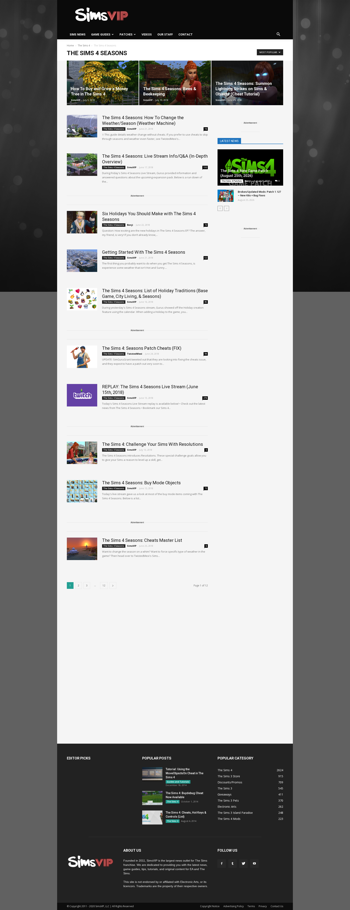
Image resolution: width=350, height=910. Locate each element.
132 (205, 167)
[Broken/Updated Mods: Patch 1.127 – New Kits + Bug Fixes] (226, 196)
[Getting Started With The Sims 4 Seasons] (82, 260)
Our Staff (165, 34)
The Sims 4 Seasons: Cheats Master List (142, 540)
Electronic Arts (227, 806)
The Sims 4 (172, 801)
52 (206, 257)
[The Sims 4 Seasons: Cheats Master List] (82, 549)
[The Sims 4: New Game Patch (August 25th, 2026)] (250, 167)
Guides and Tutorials (178, 781)
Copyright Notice (210, 906)
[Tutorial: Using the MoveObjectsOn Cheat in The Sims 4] (152, 774)
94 (206, 353)
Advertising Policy (233, 906)
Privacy (263, 906)
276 (205, 398)
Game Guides (100, 34)
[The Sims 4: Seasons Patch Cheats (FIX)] (82, 356)
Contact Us (277, 906)
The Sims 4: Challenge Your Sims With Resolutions (152, 444)
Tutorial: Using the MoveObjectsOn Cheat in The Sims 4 (184, 773)
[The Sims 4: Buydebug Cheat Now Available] (152, 798)
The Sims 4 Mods (229, 819)
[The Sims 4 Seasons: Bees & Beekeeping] (175, 83)
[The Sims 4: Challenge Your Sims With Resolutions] (82, 453)
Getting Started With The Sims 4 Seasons (143, 252)
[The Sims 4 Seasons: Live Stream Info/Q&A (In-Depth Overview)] (82, 164)
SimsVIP (75, 100)
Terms (251, 906)
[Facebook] (222, 864)
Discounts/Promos (230, 782)
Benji (130, 224)
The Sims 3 (225, 788)
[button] (278, 34)
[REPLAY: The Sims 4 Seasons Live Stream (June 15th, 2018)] (82, 395)
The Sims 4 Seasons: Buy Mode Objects (141, 482)
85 (206, 301)
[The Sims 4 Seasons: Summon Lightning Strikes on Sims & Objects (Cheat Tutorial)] (247, 83)
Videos (147, 34)
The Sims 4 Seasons (113, 128)
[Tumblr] (232, 864)
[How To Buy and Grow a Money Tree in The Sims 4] (103, 83)
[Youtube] (254, 864)
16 (206, 128)
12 (103, 585)
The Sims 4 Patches (232, 181)
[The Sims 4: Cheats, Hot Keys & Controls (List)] (152, 817)
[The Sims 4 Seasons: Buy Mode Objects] (82, 491)
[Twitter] (243, 864)
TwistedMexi (134, 353)
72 (206, 224)
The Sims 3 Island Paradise (235, 813)
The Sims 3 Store (229, 776)
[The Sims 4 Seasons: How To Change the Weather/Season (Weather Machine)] (82, 126)
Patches (126, 34)
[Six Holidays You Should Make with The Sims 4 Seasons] (82, 222)
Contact (185, 34)
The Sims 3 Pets (228, 800)
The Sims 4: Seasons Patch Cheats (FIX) (141, 348)
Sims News (77, 34)
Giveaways (225, 794)
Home (70, 45)
